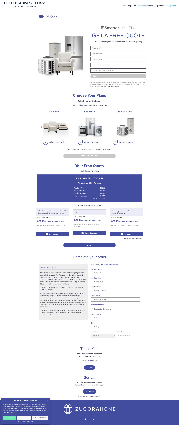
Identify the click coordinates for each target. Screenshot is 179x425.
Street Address (96, 314)
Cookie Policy (21, 421)
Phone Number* (96, 295)
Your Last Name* (96, 278)
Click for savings (89, 156)
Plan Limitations (106, 149)
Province (94, 332)
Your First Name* (96, 269)
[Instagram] (89, 419)
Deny (24, 417)
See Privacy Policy (113, 86)
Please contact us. (95, 396)
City (92, 323)
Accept (9, 417)
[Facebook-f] (85, 419)
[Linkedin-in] (93, 419)
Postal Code (120, 332)
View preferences (40, 417)
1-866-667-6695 (142, 6)
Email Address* (96, 287)
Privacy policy (30, 421)
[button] (47, 400)
